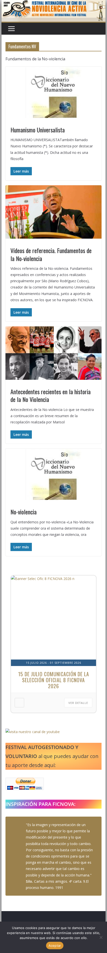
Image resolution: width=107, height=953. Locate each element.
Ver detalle (78, 703)
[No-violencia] (53, 474)
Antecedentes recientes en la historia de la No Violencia (50, 395)
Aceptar (55, 946)
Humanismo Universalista (37, 129)
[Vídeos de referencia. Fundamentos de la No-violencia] (53, 212)
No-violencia (23, 511)
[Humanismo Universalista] (53, 92)
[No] (100, 937)
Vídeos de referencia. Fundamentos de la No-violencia (51, 254)
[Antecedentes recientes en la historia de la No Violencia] (53, 353)
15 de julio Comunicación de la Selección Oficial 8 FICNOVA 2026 (53, 680)
